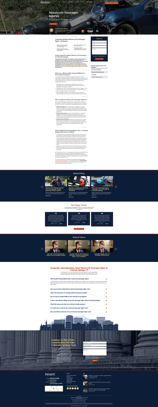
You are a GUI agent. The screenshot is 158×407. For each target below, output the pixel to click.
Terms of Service (101, 56)
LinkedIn (78, 388)
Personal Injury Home (57, 36)
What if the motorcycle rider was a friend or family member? (67, 304)
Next (115, 187)
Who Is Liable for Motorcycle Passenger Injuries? (80, 45)
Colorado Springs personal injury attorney (75, 66)
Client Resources (79, 396)
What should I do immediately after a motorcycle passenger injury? (69, 279)
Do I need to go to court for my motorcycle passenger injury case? (69, 308)
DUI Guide (80, 398)
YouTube (73, 388)
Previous (42, 187)
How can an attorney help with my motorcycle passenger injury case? (70, 289)
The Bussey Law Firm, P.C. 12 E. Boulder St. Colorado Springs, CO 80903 (54, 388)
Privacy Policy (95, 56)
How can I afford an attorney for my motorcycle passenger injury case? (70, 312)
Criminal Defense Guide (84, 397)
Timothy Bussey (76, 153)
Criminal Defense (72, 397)
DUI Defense (77, 398)
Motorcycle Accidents (65, 36)
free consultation (63, 162)
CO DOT (63, 81)
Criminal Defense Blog (78, 397)
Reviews (77, 1)
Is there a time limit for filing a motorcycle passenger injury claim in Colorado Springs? (75, 300)
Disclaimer (77, 400)
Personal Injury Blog (71, 381)
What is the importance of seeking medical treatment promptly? (68, 293)
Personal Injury (73, 399)
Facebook (68, 388)
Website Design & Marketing (75, 405)
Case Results (70, 1)
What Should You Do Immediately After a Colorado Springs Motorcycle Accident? (80, 48)
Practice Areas (70, 377)
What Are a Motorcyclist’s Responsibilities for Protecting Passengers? (63, 49)
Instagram (70, 388)
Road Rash (93, 74)
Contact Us (53, 24)
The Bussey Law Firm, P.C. (45, 2)
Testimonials (69, 380)
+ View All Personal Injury (96, 77)
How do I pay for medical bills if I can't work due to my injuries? (68, 296)
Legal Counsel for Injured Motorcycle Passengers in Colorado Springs (62, 45)
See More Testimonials (79, 228)
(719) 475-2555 (54, 378)
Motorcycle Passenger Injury (97, 72)
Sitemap (68, 373)
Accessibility (81, 400)
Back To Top (85, 96)
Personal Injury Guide (84, 399)
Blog (84, 373)
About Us (69, 376)
